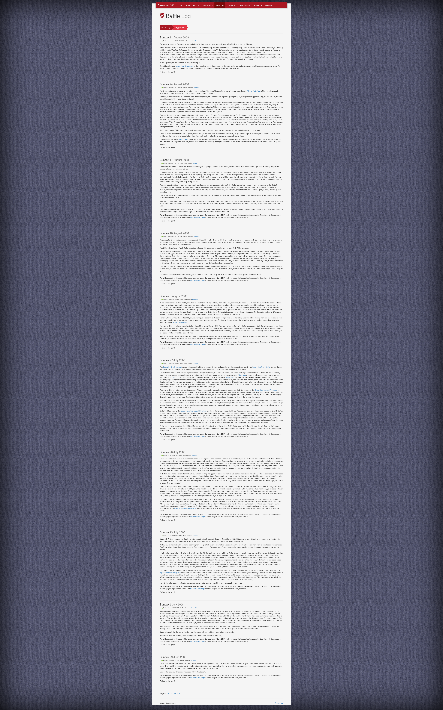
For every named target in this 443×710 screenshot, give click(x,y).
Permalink (198, 41)
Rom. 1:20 (242, 375)
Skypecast (179, 27)
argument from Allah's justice (170, 572)
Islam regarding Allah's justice (185, 508)
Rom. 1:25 (176, 377)
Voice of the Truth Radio (261, 367)
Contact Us (269, 5)
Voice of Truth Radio (254, 91)
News (188, 5)
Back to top (279, 703)
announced (182, 139)
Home (180, 5)
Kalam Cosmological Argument (266, 390)
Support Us (258, 5)
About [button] (195, 5)
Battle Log (220, 5)
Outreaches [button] (207, 5)
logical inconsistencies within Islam (193, 411)
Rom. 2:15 (230, 377)
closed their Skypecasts (184, 66)
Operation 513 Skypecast (172, 367)
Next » (177, 693)
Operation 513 (165, 5)
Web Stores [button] (244, 5)
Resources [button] (231, 5)
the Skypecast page (197, 217)
